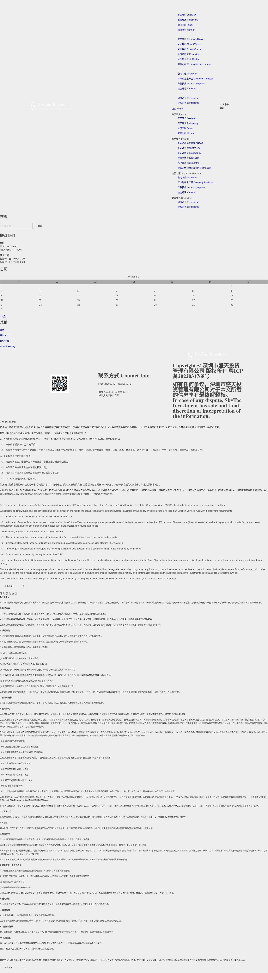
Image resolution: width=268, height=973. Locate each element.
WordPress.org (7, 346)
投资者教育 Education (188, 54)
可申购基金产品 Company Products (195, 78)
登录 (2, 329)
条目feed (4, 335)
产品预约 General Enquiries (191, 83)
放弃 (8, 586)
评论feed (4, 340)
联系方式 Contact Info (188, 103)
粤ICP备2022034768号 (208, 373)
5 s (24, 586)
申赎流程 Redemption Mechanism (194, 64)
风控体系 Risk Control (188, 59)
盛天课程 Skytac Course (190, 49)
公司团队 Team (185, 25)
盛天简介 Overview (187, 15)
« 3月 (3, 316)
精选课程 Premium (187, 88)
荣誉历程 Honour (186, 30)
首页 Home (177, 5)
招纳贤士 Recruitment (188, 98)
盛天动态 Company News (190, 39)
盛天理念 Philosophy (188, 20)
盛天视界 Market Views (189, 44)
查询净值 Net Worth (187, 73)
